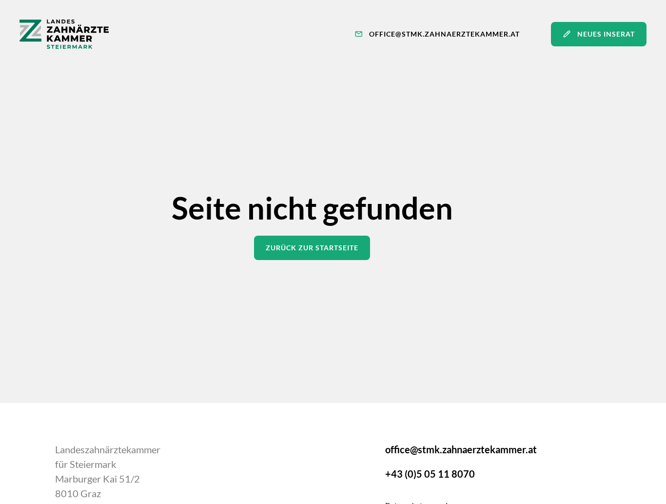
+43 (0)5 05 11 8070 (430, 474)
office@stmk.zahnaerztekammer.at (461, 449)
